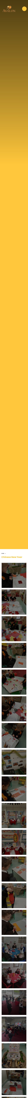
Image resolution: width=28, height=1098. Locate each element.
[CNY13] (14, 922)
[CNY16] (14, 1002)
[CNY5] (14, 628)
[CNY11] (14, 869)
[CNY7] (14, 575)
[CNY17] (14, 1029)
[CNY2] (14, 708)
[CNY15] (14, 975)
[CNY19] (14, 1082)
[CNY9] (14, 842)
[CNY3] (14, 682)
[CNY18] (14, 762)
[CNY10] (14, 788)
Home (2, 553)
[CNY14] (14, 949)
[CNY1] (14, 735)
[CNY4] (14, 655)
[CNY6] (14, 602)
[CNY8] (14, 815)
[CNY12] (14, 895)
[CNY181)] (14, 1055)
